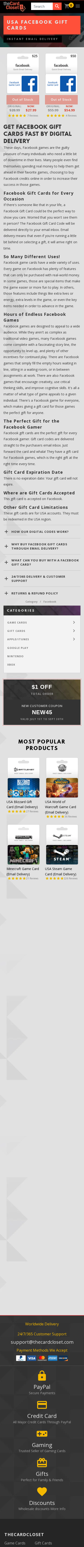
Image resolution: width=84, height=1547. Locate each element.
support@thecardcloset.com (42, 1342)
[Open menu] (77, 6)
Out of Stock (22, 99)
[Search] (57, 6)
